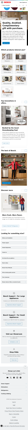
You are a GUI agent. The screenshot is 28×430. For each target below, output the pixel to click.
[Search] (20, 5)
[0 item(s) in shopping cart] (23, 5)
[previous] (22, 102)
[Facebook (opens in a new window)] (14, 378)
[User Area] (16, 5)
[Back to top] (25, 366)
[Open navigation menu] (26, 5)
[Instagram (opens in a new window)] (17, 378)
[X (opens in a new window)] (11, 378)
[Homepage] (6, 2)
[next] (26, 102)
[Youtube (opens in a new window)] (7, 378)
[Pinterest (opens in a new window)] (20, 378)
